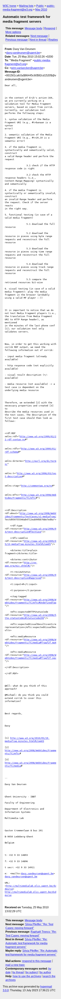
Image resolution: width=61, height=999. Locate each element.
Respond (49, 28)
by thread (18, 972)
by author (45, 972)
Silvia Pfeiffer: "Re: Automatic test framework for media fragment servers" (26, 943)
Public (40, 5)
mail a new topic (15, 964)
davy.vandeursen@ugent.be (23, 52)
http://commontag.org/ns (36, 485)
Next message (39, 36)
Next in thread (38, 39)
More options (13, 32)
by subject (32, 972)
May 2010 (41, 9)
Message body (33, 28)
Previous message (16, 39)
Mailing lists (26, 5)
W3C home (9, 5)
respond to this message (36, 961)
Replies (53, 39)
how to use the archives (27, 976)
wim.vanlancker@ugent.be (27, 68)
